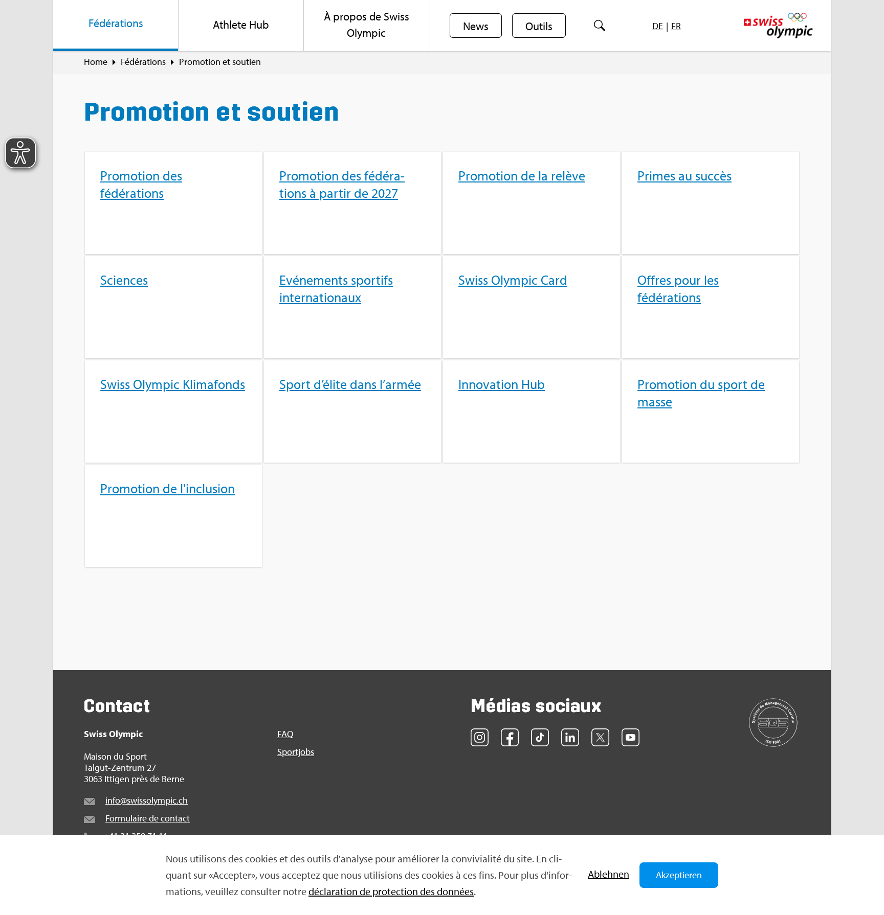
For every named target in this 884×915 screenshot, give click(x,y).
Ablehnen (608, 873)
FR (676, 26)
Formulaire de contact (147, 818)
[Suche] (599, 25)
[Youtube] (630, 737)
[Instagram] (480, 737)
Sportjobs (295, 752)
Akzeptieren (679, 875)
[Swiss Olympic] (778, 25)
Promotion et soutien (220, 61)
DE (657, 26)
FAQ (285, 734)
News (476, 26)
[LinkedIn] (570, 737)
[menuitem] (116, 25)
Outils (538, 26)
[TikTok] (540, 737)
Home (95, 61)
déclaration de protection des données (391, 891)
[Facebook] (510, 737)
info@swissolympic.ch (146, 800)
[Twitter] (600, 737)
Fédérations (143, 61)
